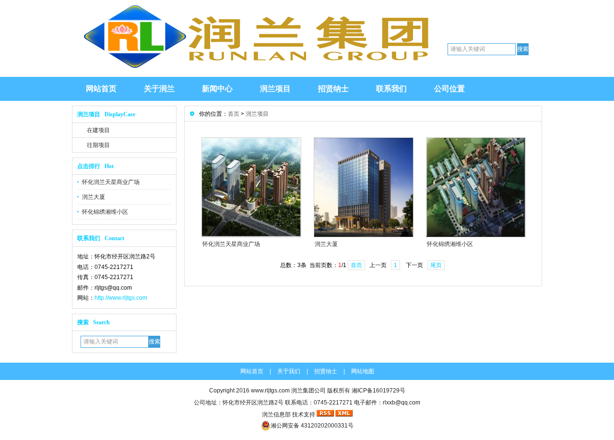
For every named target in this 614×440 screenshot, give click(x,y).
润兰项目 (275, 89)
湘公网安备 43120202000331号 (312, 425)
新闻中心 (217, 89)
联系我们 (391, 89)
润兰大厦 (93, 197)
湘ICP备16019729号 (378, 390)
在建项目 (98, 130)
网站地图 (362, 371)
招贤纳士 (333, 89)
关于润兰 (159, 89)
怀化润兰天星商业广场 (111, 182)
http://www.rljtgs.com (120, 297)
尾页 (436, 265)
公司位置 (449, 89)
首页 (233, 113)
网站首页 (101, 89)
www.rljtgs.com (270, 390)
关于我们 (288, 371)
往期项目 (98, 145)
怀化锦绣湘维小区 (105, 211)
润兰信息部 (276, 414)
